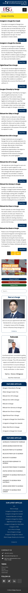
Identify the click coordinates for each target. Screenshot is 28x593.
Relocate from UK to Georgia (8, 162)
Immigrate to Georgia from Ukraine (14, 519)
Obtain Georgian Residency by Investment (14, 537)
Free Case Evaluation (14, 282)
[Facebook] (4, 581)
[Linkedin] (14, 581)
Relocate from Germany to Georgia (10, 184)
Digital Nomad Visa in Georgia (8, 65)
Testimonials (4, 572)
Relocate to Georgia (8, 404)
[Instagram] (19, 581)
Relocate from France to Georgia (9, 206)
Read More (22, 40)
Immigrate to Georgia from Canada (10, 21)
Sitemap (3, 569)
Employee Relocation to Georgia (14, 516)
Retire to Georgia (14, 508)
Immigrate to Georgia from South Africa (13, 419)
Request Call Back (14, 279)
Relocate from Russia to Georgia (9, 228)
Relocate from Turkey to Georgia (9, 113)
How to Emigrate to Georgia (14, 532)
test (14, 506)
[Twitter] (9, 581)
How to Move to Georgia (14, 529)
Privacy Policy (4, 567)
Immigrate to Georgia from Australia (10, 43)
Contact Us (14, 542)
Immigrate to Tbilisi (14, 527)
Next (18, 253)
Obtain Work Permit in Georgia (11, 427)
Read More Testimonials (14, 377)
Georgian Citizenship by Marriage (9, 89)
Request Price (14, 285)
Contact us (14, 331)
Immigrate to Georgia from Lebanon (14, 534)
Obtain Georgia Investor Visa (10, 392)
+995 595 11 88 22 (24, 3)
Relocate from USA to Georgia (9, 136)
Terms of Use (4, 570)
